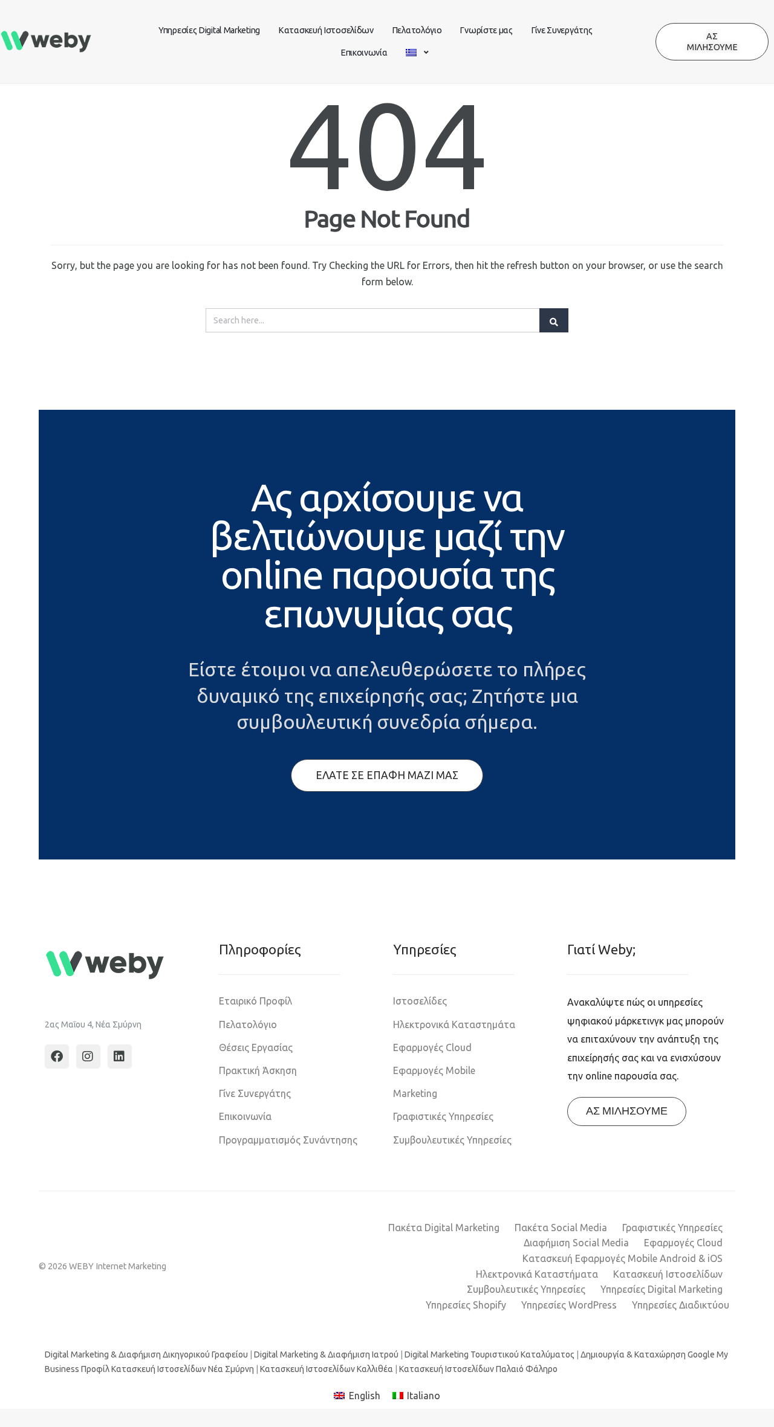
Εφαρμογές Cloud (432, 1047)
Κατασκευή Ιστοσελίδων (326, 30)
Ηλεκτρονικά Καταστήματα (537, 1274)
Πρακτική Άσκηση (258, 1070)
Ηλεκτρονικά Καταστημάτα (454, 1024)
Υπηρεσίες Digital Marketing (209, 30)
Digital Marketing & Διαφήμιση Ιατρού (326, 1354)
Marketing (415, 1093)
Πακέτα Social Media (561, 1227)
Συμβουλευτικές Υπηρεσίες (452, 1139)
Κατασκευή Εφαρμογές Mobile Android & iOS (622, 1258)
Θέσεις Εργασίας (256, 1047)
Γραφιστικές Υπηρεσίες (443, 1116)
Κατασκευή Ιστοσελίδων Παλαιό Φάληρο (478, 1369)
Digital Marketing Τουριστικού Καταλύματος (489, 1354)
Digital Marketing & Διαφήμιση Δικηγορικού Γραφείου (146, 1354)
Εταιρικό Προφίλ (255, 1000)
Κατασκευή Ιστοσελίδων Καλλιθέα (326, 1369)
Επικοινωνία (364, 52)
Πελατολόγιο (417, 30)
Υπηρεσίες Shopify (466, 1304)
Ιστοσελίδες (420, 1000)
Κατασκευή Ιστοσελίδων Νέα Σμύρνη (182, 1369)
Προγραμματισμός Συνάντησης (288, 1139)
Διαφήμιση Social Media (576, 1242)
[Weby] (46, 42)
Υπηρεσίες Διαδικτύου (680, 1304)
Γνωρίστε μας (486, 30)
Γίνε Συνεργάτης (562, 30)
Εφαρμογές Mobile (434, 1070)
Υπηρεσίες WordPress (569, 1304)
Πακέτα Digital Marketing (443, 1227)
